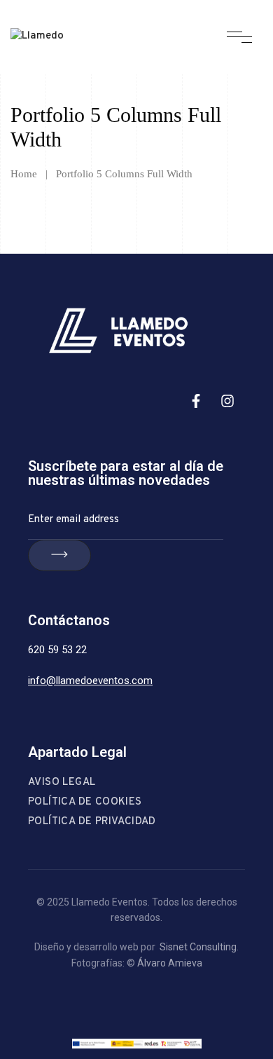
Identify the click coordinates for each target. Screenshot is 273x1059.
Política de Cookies (85, 802)
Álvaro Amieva (169, 963)
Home (23, 173)
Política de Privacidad (92, 821)
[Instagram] (227, 401)
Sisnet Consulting (198, 946)
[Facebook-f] (196, 401)
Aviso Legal (61, 782)
